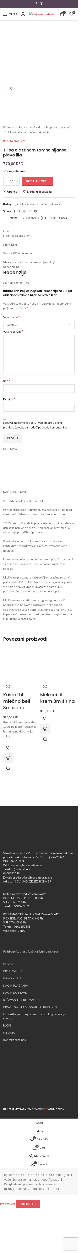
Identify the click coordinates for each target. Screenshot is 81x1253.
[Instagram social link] (41, 4)
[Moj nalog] (23, 14)
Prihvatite (28, 1203)
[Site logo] (41, 14)
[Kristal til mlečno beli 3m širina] (20, 663)
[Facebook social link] (36, 4)
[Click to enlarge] (11, 88)
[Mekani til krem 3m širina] (57, 663)
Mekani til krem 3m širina (57, 698)
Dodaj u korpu (37, 181)
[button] (8, 758)
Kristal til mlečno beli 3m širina (16, 701)
